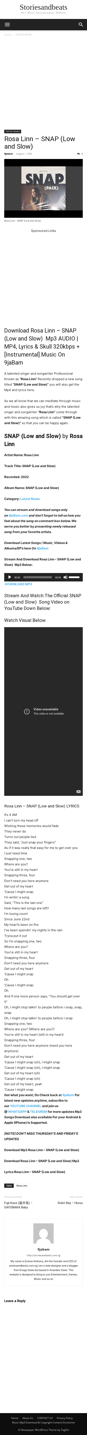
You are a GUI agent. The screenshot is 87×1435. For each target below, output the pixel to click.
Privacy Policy (65, 1418)
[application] (43, 577)
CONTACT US (45, 1418)
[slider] (75, 577)
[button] (7, 24)
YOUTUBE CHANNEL (25, 1106)
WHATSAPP (17, 1112)
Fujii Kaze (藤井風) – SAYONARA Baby (18, 1205)
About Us (27, 1418)
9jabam (8, 153)
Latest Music (30, 499)
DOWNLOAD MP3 (18, 584)
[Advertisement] (43, 84)
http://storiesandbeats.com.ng (43, 1255)
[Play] (10, 577)
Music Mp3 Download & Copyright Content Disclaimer (43, 1422)
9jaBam (43, 548)
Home (7, 34)
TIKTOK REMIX (23, 34)
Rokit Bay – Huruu (70, 1203)
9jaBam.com (18, 515)
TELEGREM (38, 1112)
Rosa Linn (21, 1185)
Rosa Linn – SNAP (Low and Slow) (39, 142)
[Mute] (65, 577)
